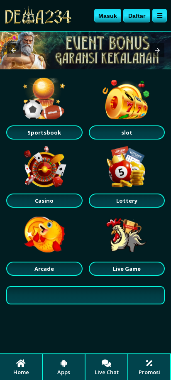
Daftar (136, 15)
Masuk (107, 15)
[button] (14, 50)
